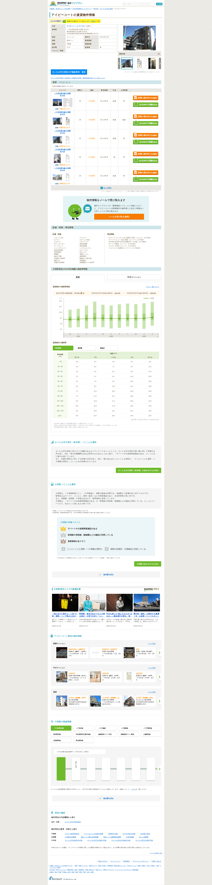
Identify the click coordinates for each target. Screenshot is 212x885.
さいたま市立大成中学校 (144, 840)
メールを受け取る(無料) (119, 217)
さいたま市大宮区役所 (73, 822)
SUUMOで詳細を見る (145, 104)
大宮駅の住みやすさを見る (148, 564)
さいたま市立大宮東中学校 (96, 840)
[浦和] (121, 768)
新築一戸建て (142, 865)
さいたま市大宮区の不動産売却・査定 (69, 72)
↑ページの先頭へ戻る (156, 853)
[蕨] (151, 768)
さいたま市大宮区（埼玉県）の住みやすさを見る (138, 470)
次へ (159, 769)
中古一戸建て (151, 865)
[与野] (91, 768)
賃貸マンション (83, 865)
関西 (76, 872)
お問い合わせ (156, 861)
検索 (160, 4)
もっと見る (152, 643)
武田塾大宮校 (113, 834)
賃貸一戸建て (102, 865)
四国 (80, 872)
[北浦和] (106, 768)
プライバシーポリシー (141, 861)
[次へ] (159, 652)
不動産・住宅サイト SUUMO (60, 9)
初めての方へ (103, 861)
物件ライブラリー (108, 869)
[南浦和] (136, 768)
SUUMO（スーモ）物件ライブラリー (66, 3)
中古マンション (132, 865)
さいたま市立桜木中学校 (73, 840)
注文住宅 (52, 869)
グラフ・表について (152, 287)
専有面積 (58, 348)
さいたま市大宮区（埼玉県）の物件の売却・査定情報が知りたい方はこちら (78, 78)
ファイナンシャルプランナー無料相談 (126, 869)
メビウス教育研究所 (72, 834)
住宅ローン (99, 869)
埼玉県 (95, 9)
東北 (56, 872)
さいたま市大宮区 (106, 9)
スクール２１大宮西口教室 (93, 834)
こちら (133, 789)
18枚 (56, 109)
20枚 (56, 127)
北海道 (52, 872)
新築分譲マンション (120, 865)
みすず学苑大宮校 (129, 834)
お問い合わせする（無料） (145, 98)
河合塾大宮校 (145, 834)
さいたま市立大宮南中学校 (121, 840)
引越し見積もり (89, 869)
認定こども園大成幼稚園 (90, 837)
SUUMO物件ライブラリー (82, 9)
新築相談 (81, 869)
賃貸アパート (93, 865)
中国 (84, 872)
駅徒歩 (102, 348)
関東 (60, 872)
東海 (73, 872)
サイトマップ (115, 861)
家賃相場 (110, 865)
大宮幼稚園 (130, 837)
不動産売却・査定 (72, 869)
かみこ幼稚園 (143, 837)
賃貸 (92, 21)
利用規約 (126, 861)
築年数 (80, 348)
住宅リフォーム (61, 869)
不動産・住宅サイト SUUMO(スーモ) (61, 865)
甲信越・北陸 (66, 872)
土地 (157, 865)
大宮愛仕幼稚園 (70, 837)
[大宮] (61, 768)
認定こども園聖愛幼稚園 (112, 837)
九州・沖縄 (90, 872)
